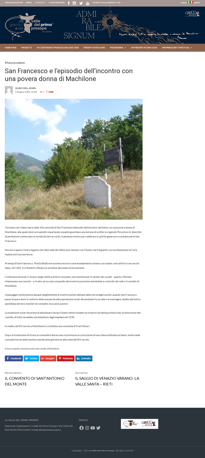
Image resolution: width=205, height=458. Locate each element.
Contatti (10, 55)
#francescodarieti (15, 62)
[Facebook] (68, 3)
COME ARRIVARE (57, 2)
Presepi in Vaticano (94, 47)
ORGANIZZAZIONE (14, 2)
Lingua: (184, 2)
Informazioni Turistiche (175, 47)
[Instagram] (74, 3)
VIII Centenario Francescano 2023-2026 (58, 47)
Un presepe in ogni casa (144, 47)
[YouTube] (87, 3)
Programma (116, 47)
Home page (10, 47)
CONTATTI (40, 2)
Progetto (26, 47)
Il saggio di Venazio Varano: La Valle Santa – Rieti (107, 381)
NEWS (29, 2)
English (24, 55)
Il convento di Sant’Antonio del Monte (34, 381)
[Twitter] (81, 3)
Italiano (196, 2)
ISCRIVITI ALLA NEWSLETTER (106, 2)
